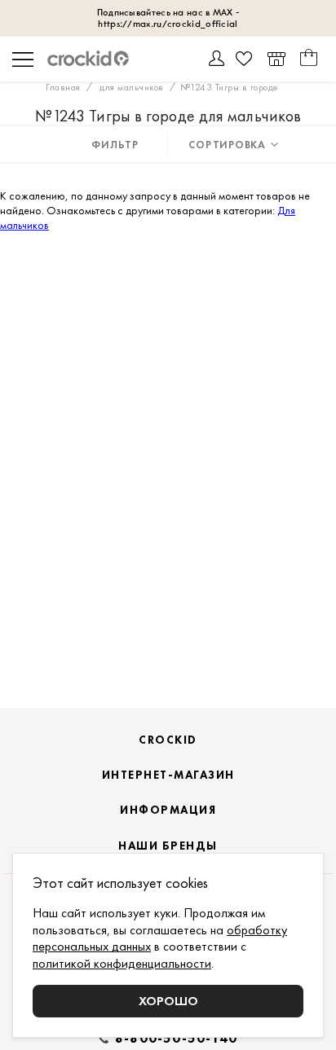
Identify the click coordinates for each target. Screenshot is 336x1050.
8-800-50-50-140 (176, 1038)
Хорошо (168, 1000)
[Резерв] (276, 59)
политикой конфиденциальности (122, 963)
